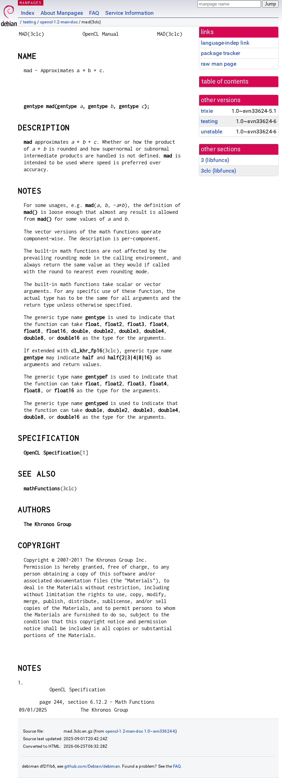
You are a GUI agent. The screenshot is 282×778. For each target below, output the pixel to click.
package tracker (220, 53)
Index (27, 13)
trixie (207, 111)
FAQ (94, 13)
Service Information (129, 13)
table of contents (225, 81)
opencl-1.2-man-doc (59, 22)
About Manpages (62, 13)
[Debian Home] (9, 14)
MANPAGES (31, 2)
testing (29, 22)
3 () (215, 160)
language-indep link (225, 43)
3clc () (218, 170)
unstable (211, 131)
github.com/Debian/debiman (92, 766)
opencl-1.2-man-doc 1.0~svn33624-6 (140, 731)
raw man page (218, 64)
